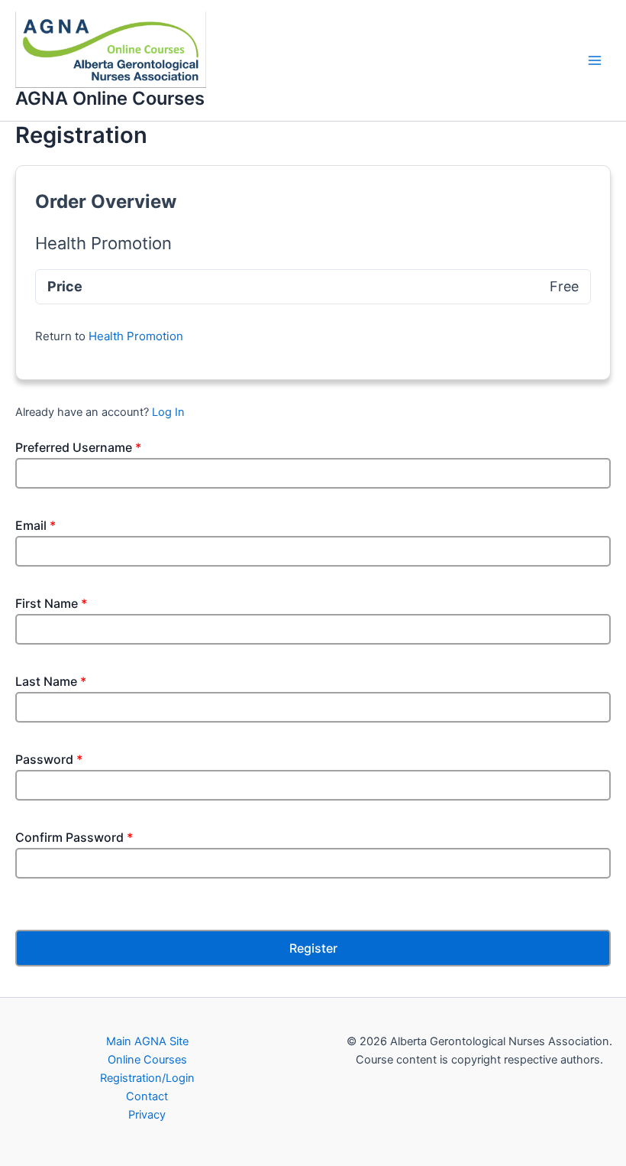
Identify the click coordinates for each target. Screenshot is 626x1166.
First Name (51, 603)
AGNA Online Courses (110, 98)
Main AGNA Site (147, 1041)
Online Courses (147, 1060)
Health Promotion (136, 336)
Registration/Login (147, 1078)
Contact (147, 1096)
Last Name (50, 681)
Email (35, 525)
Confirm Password (74, 837)
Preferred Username (78, 447)
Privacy (147, 1115)
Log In (168, 412)
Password (48, 759)
